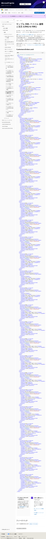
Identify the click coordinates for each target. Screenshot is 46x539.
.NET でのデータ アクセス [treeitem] (7, 24)
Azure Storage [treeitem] (5, 126)
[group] (30, 273)
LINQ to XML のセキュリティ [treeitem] (9, 59)
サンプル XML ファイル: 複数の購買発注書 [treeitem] (9, 76)
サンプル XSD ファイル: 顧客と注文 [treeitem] (9, 95)
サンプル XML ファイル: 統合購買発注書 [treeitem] (9, 115)
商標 (24, 538)
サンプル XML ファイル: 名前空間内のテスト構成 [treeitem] (9, 88)
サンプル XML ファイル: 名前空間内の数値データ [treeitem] (9, 108)
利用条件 (20, 538)
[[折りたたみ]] (14, 19)
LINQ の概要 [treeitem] (5, 28)
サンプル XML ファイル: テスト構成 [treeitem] (9, 84)
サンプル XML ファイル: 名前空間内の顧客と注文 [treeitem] (9, 100)
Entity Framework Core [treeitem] (6, 124)
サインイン (43, 9)
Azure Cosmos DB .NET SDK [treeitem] (7, 128)
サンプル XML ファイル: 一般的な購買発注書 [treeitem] (9, 67)
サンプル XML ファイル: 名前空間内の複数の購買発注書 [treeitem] (9, 80)
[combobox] (7, 22)
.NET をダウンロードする (39, 12)
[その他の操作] (44, 20)
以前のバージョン (9, 536)
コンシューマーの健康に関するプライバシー (9, 538)
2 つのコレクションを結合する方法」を (35, 45)
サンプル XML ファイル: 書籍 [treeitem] (9, 112)
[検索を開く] (39, 10)
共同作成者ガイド (23, 506)
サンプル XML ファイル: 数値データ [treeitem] (9, 104)
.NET (21, 20)
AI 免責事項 (3, 536)
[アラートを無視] (44, 2)
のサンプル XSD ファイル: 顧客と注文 (25, 34)
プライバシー (23, 536)
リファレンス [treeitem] (6, 118)
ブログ (15, 536)
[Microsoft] (2, 9)
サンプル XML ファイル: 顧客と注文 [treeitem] (9, 92)
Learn (18, 20)
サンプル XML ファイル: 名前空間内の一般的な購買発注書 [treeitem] (9, 72)
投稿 (19, 536)
